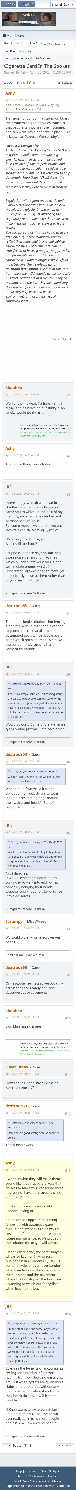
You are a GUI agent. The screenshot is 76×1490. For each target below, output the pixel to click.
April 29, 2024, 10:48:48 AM (22, 1112)
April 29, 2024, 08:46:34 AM (22, 928)
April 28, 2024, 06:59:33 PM (22, 761)
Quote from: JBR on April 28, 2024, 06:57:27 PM (34, 771)
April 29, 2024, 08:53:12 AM (22, 974)
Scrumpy (14, 921)
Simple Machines (49, 1475)
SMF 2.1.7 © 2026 (27, 1475)
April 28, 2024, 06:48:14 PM (22, 612)
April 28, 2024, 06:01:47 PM (22, 394)
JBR (8, 486)
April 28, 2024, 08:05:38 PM (22, 832)
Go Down (8, 82)
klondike (13, 387)
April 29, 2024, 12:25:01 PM (22, 1170)
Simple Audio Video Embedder (32, 1480)
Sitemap (57, 1480)
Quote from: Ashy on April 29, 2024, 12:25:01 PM (35, 1323)
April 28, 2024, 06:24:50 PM (22, 493)
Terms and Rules (35, 1471)
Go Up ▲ (54, 1471)
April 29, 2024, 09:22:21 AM (22, 1017)
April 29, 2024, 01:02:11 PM (22, 1313)
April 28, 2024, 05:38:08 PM (22, 100)
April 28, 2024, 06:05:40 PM (22, 455)
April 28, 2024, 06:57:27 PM (22, 674)
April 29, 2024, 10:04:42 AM (22, 1074)
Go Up (6, 1445)
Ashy (10, 93)
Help (19, 1471)
